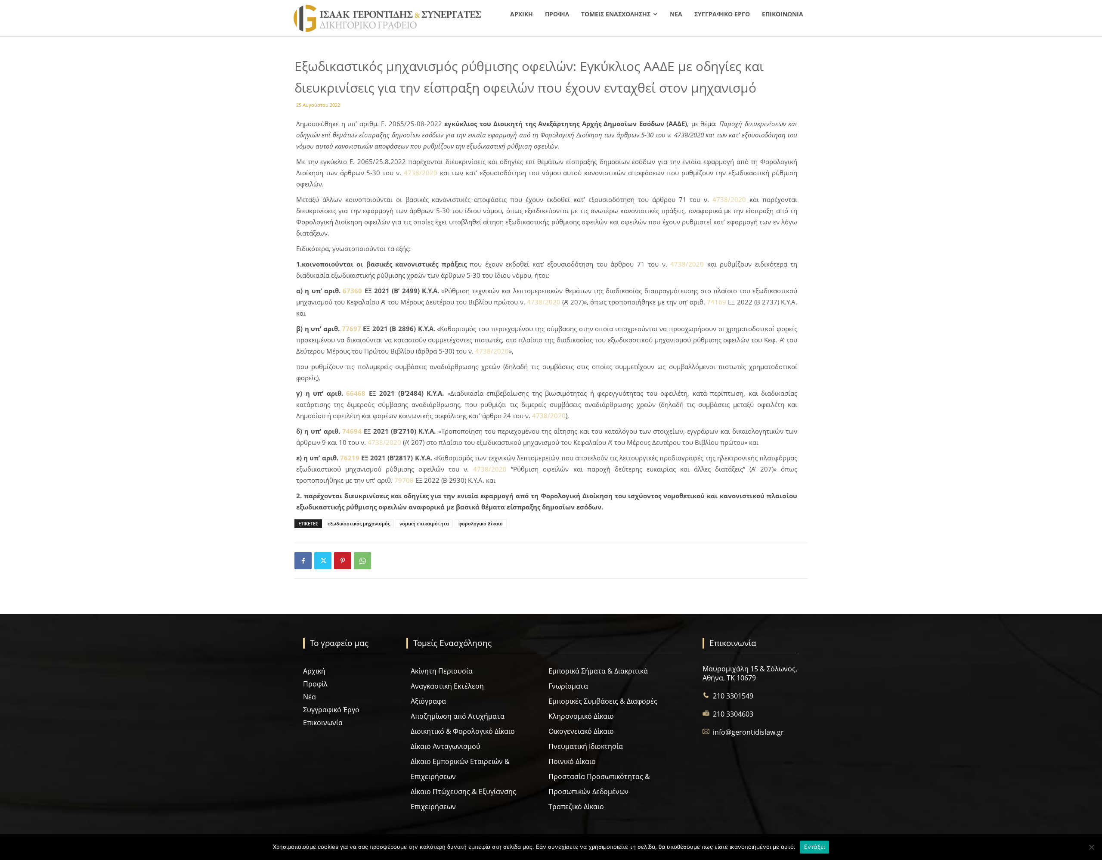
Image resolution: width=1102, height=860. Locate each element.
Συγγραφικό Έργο (722, 14)
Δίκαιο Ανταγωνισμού (445, 746)
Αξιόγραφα (428, 701)
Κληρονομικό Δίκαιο (581, 716)
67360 (352, 290)
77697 (351, 328)
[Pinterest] (342, 560)
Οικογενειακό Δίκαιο (581, 731)
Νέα (676, 14)
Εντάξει (814, 846)
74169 (716, 302)
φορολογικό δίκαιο (480, 523)
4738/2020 (420, 172)
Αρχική (521, 14)
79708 (404, 480)
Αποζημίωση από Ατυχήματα (458, 716)
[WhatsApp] (362, 560)
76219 (349, 457)
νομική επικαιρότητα (424, 523)
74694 (352, 431)
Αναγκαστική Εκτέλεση (447, 686)
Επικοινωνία (782, 14)
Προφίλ (557, 14)
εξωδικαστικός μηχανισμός (359, 523)
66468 (355, 393)
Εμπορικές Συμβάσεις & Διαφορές (602, 701)
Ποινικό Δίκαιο (572, 761)
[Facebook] (303, 560)
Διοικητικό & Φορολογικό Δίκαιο (463, 731)
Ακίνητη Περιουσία (442, 671)
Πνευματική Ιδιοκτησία (585, 746)
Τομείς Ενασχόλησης (615, 14)
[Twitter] (322, 560)
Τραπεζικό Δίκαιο (576, 806)
